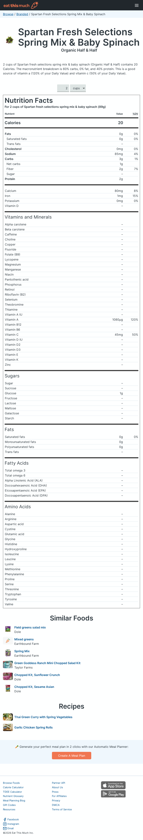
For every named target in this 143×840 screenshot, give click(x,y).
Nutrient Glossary (13, 796)
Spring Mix (22, 651)
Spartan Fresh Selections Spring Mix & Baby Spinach (79, 37)
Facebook (13, 819)
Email (10, 828)
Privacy (56, 800)
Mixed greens (24, 639)
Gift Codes (9, 804)
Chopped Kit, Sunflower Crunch (37, 675)
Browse (8, 14)
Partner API (58, 782)
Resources (9, 809)
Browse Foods (11, 782)
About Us (57, 787)
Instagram (13, 823)
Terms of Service (62, 809)
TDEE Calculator (12, 791)
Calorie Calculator (13, 787)
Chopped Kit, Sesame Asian (34, 687)
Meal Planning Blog (14, 800)
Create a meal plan (71, 755)
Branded (22, 14)
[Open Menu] (136, 5)
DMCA (56, 804)
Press (55, 791)
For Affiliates (59, 796)
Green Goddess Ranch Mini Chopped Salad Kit (47, 663)
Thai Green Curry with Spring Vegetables (43, 717)
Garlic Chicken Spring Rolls (33, 727)
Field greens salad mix (30, 627)
